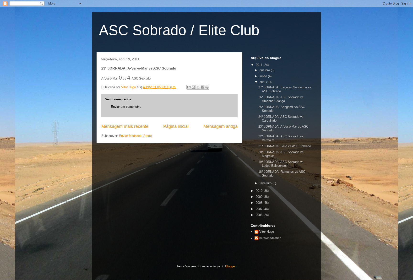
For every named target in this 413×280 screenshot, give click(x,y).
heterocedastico (270, 238)
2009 (259, 197)
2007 (259, 209)
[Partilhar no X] (198, 87)
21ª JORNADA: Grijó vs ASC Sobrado (284, 146)
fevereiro (266, 183)
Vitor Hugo (266, 231)
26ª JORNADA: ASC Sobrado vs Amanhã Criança (281, 99)
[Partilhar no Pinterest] (207, 87)
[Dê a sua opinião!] (193, 87)
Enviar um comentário (126, 106)
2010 (259, 191)
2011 (259, 65)
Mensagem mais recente (124, 126)
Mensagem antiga (220, 126)
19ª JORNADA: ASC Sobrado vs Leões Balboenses (281, 163)
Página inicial (176, 126)
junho (264, 76)
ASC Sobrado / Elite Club (179, 30)
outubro (265, 70)
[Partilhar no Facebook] (202, 87)
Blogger (230, 266)
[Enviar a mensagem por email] (188, 87)
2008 (259, 203)
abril (263, 82)
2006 (259, 215)
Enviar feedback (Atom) (135, 136)
